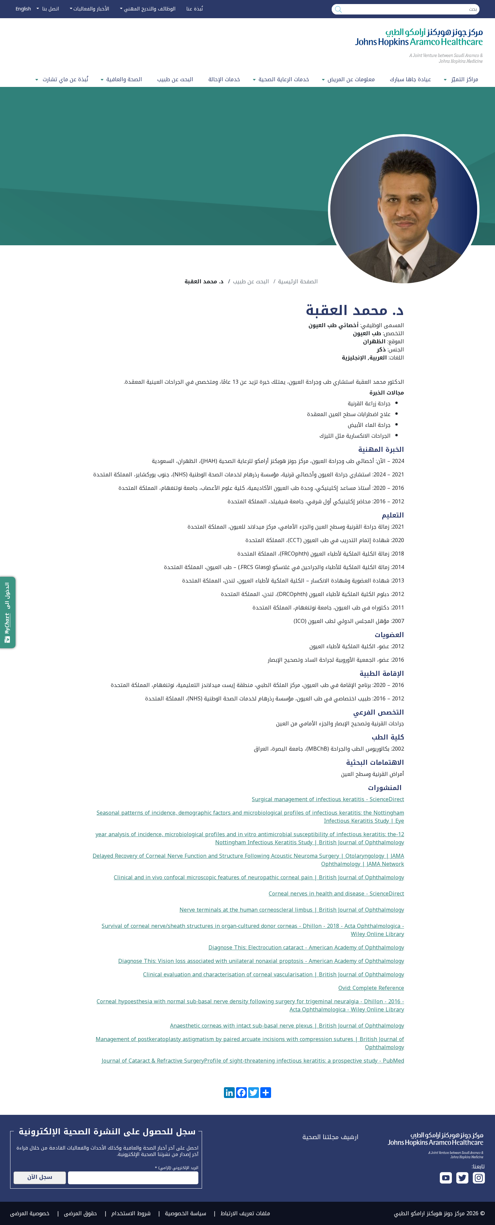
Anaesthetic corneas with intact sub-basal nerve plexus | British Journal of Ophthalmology (287, 1025)
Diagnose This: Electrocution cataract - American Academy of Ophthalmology (306, 947)
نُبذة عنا (194, 8)
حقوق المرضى (80, 1213)
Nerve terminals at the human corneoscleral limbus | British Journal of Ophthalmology (291, 910)
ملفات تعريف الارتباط (245, 1213)
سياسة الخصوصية (185, 1213)
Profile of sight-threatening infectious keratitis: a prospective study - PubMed (304, 1061)
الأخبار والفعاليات (91, 8)
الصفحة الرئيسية (298, 281)
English (23, 8)
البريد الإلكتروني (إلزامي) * (176, 1167)
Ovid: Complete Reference (371, 988)
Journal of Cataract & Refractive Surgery (153, 1061)
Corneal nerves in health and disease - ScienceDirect (336, 893)
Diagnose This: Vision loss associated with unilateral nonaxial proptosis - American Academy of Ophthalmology (261, 961)
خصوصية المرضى (30, 1213)
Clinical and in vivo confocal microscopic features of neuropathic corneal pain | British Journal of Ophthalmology (259, 877)
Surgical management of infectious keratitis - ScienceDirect (328, 799)
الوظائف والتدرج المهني (149, 8)
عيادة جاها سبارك (410, 79)
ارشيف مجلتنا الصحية (330, 1137)
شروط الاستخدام (131, 1213)
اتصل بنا (49, 8)
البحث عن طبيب (175, 79)
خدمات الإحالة (224, 79)
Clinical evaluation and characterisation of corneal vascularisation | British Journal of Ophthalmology (273, 974)
